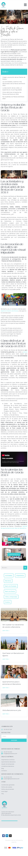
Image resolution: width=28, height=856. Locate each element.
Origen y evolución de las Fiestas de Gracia (13, 78)
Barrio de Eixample (10, 586)
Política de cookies (6, 787)
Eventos (7, 602)
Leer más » (5, 630)
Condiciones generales (7, 785)
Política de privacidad (7, 789)
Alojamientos (20, 575)
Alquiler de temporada (7, 764)
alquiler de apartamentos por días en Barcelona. (14, 527)
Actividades (8, 575)
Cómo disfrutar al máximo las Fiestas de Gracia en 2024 (11, 93)
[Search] (25, 568)
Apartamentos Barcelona (8, 762)
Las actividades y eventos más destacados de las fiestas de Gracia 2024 (13, 83)
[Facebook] (3, 835)
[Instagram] (10, 835)
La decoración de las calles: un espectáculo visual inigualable (12, 89)
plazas (25, 352)
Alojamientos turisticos (7, 759)
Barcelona (8, 581)
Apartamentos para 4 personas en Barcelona (11, 683)
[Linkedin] (7, 835)
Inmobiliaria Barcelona (7, 766)
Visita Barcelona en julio (11, 710)
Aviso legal (4, 791)
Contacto (4, 770)
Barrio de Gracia (10, 591)
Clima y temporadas (11, 597)
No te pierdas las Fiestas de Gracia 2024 (13, 98)
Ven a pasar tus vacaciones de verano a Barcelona (13, 626)
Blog (2, 768)
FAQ (2, 793)
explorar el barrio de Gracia (9, 311)
